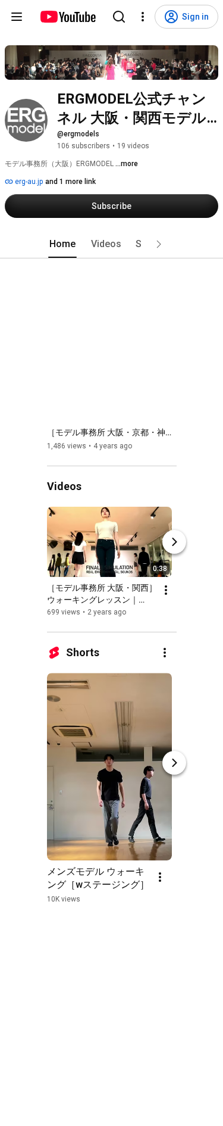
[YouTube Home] (67, 16)
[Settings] (143, 17)
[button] (159, 244)
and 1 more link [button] (70, 181)
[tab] (62, 244)
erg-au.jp (28, 181)
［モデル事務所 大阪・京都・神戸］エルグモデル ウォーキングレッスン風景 (112, 432)
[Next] (174, 542)
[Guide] (17, 17)
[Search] (119, 17)
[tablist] (111, 244)
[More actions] (166, 590)
